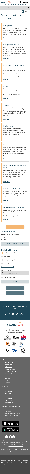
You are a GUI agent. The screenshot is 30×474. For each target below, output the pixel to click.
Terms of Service (6, 451)
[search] (28, 8)
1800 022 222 (15, 314)
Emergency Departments (11, 260)
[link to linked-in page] (13, 436)
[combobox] (15, 8)
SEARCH (15, 281)
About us (7, 382)
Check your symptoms (15, 288)
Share (26, 12)
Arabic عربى (8, 409)
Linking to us (8, 367)
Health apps (8, 393)
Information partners (10, 369)
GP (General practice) (10, 253)
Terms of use (8, 373)
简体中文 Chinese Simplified (12, 413)
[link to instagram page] (10, 436)
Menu (26, 2)
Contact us (7, 380)
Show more (15, 227)
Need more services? (7, 267)
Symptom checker (9, 400)
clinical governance (19, 444)
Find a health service (15, 293)
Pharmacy (7, 256)
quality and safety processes (15, 446)
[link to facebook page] (6, 436)
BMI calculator (8, 391)
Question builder (9, 402)
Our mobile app (9, 364)
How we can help (9, 362)
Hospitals (6, 263)
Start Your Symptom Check (15, 244)
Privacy (7, 376)
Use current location (10, 277)
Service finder (8, 398)
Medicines (7, 396)
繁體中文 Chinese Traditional (12, 416)
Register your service (10, 371)
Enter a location (6, 270)
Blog (6, 389)
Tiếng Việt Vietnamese (11, 418)
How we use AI (9, 378)
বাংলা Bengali (8, 411)
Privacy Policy (25, 449)
